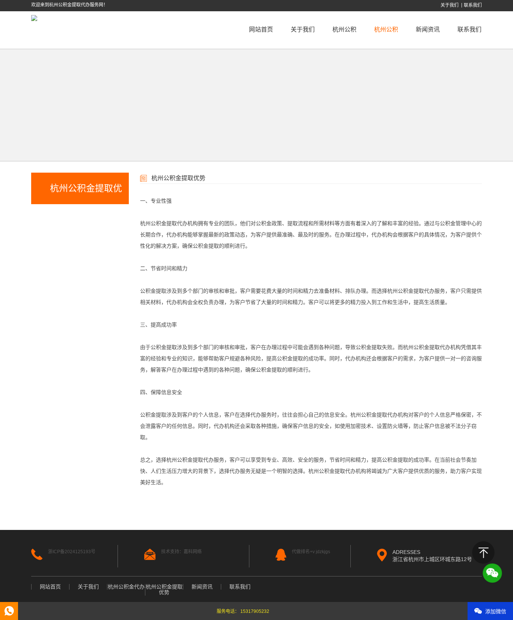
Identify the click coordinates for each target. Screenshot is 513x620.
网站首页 (261, 29)
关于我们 (450, 5)
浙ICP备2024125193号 (71, 551)
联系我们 (473, 5)
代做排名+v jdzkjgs (311, 551)
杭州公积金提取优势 (164, 589)
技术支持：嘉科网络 (181, 551)
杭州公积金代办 (344, 47)
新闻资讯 (428, 29)
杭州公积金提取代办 (163, 223)
